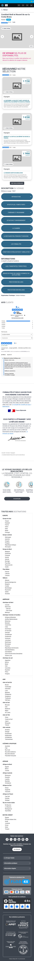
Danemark (8, 553)
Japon (7, 721)
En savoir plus (17, 498)
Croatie (7, 586)
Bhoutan (7, 705)
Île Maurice (8, 805)
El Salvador (8, 630)
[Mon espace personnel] (27, 5)
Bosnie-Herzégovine (10, 582)
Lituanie (7, 575)
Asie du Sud (6, 702)
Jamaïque (8, 640)
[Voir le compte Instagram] (23, 839)
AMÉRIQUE (6, 599)
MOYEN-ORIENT (8, 815)
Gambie (7, 798)
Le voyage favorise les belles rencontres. (17, 473)
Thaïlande (8, 698)
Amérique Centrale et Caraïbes (11, 615)
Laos (6, 690)
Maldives (7, 708)
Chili (6, 666)
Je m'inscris (17, 849)
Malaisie (7, 692)
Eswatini (7, 777)
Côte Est (8, 608)
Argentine (7, 660)
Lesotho (7, 779)
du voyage (12, 188)
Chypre (7, 521)
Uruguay (7, 673)
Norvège (7, 561)
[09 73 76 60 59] (31, 5)
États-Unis (8, 607)
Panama (7, 646)
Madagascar (8, 809)
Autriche (7, 539)
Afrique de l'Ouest (8, 794)
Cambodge (8, 686)
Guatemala (8, 636)
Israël (6, 821)
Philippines (8, 694)
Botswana (8, 775)
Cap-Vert (7, 796)
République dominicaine (11, 648)
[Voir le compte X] (11, 839)
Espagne (13, 452)
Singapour (8, 696)
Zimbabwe (8, 783)
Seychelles (8, 811)
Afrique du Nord (7, 764)
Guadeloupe (8, 634)
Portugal (7, 532)
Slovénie (7, 593)
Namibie (7, 781)
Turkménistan (9, 739)
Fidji (6, 748)
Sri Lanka (7, 712)
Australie (7, 746)
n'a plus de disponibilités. (14, 54)
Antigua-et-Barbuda (10, 617)
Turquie (7, 829)
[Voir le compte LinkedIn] (26, 839)
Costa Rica (8, 625)
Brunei (7, 685)
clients (7, 302)
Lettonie (7, 573)
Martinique (8, 642)
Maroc (7, 768)
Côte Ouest (9, 610)
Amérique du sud (7, 658)
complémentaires (10, 260)
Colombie (7, 668)
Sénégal (7, 800)
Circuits (8, 452)
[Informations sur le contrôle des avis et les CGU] (24, 315)
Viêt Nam (7, 700)
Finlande (7, 555)
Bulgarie (7, 584)
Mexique (7, 612)
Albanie (7, 580)
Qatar (6, 827)
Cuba (6, 627)
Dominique (8, 629)
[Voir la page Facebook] (7, 839)
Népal (6, 710)
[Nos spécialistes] (18, 5)
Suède (6, 567)
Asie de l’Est (6, 715)
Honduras (7, 638)
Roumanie (8, 590)
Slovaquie (8, 547)
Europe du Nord (7, 549)
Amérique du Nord (8, 602)
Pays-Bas (7, 563)
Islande (7, 559)
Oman (6, 825)
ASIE (4, 679)
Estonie (7, 571)
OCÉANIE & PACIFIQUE (9, 743)
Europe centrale (7, 535)
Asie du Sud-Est (7, 682)
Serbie (6, 592)
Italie (6, 528)
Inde (6, 707)
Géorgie (7, 731)
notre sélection (13, 70)
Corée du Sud (8, 719)
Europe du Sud (7, 518)
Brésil (6, 664)
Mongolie (7, 723)
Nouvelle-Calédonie (10, 752)
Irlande (7, 557)
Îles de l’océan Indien (9, 802)
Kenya (6, 788)
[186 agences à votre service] (23, 5)
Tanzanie (7, 791)
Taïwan (7, 725)
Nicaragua (8, 644)
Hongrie (7, 541)
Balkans (5, 578)
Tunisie (7, 770)
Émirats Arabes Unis (10, 819)
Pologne (7, 543)
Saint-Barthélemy (10, 650)
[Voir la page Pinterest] (15, 839)
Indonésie (7, 688)
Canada (7, 605)
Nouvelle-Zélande (10, 754)
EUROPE (5, 515)
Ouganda (7, 789)
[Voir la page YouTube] (19, 839)
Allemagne (8, 537)
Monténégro (8, 588)
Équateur (7, 670)
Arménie (7, 730)
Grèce (6, 526)
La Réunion (8, 807)
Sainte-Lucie (8, 655)
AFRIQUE (5, 761)
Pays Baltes (6, 569)
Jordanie (7, 823)
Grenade (7, 632)
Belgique (7, 551)
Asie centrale (6, 727)
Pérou (6, 672)
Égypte (7, 767)
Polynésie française (10, 755)
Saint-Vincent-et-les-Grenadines (13, 653)
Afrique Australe (7, 773)
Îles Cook (7, 750)
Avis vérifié (5, 345)
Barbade (7, 623)
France (7, 525)
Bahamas (7, 621)
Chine (6, 717)
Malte (6, 530)
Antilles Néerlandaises (11, 619)
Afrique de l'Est (7, 785)
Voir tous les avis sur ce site (17, 317)
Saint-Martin (8, 651)
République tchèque (10, 545)
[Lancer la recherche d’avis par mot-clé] (31, 338)
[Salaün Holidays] (6, 5)
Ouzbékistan (8, 737)
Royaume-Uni (8, 565)
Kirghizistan (8, 735)
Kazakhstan (8, 733)
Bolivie (7, 662)
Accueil (3, 452)
